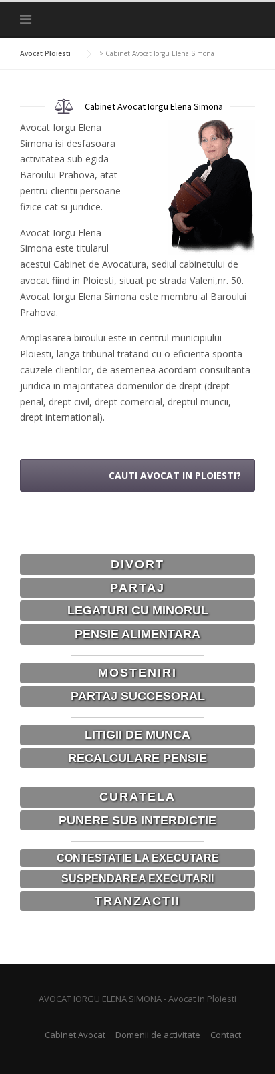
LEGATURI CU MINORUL (137, 610)
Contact (225, 1035)
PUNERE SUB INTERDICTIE (137, 820)
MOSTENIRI (137, 672)
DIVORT (137, 564)
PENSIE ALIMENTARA (137, 634)
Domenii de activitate (157, 1035)
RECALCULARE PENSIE (137, 758)
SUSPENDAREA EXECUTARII (137, 878)
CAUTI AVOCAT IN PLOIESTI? (175, 475)
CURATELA (137, 796)
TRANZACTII (137, 901)
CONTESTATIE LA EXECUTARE (138, 858)
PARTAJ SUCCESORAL (138, 696)
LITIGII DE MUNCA (137, 734)
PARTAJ (137, 587)
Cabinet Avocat (75, 1035)
